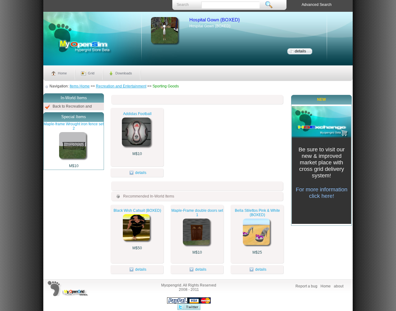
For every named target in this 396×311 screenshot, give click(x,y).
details (300, 51)
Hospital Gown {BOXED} (214, 19)
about (338, 286)
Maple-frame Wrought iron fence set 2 (74, 126)
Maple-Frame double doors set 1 (197, 212)
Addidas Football (137, 114)
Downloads (123, 73)
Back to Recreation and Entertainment (72, 107)
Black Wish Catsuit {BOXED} (137, 210)
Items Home (80, 86)
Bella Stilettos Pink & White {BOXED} (257, 212)
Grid (91, 73)
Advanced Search (317, 4)
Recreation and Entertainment (121, 86)
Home (62, 73)
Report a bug (306, 286)
